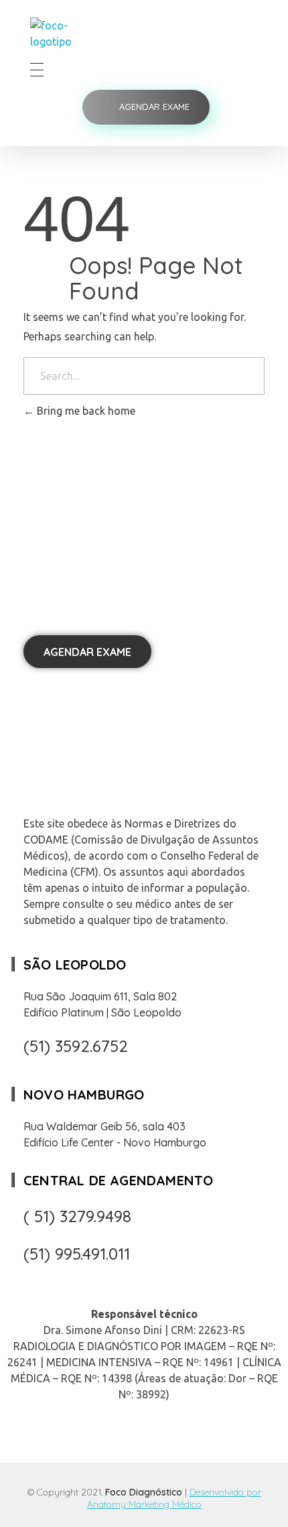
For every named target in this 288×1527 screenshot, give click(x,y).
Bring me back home (84, 411)
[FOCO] (69, 33)
